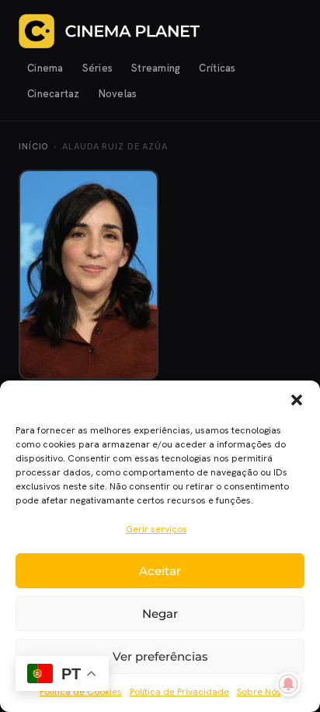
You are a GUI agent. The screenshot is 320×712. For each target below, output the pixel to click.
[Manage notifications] (288, 684)
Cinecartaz (53, 93)
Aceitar (160, 570)
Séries (97, 68)
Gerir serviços (156, 529)
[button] (296, 400)
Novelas (118, 93)
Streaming (155, 68)
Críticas (217, 68)
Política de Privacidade (179, 692)
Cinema (45, 68)
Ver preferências (160, 656)
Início (33, 146)
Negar (160, 613)
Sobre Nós (259, 692)
